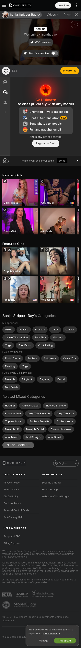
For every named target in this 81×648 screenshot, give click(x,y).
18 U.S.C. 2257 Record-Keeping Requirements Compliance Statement (35, 619)
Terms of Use (11, 489)
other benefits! (52, 136)
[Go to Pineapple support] (6, 605)
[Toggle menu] (4, 5)
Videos (53, 14)
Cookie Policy (51, 633)
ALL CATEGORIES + (18, 445)
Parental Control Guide (16, 510)
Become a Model (51, 482)
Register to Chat (45, 143)
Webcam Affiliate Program (56, 496)
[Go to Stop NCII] (25, 605)
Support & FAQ (12, 536)
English (63, 463)
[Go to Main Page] (24, 5)
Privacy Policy (12, 482)
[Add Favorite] (6, 71)
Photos (71, 14)
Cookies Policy (12, 503)
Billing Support (12, 543)
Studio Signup (50, 489)
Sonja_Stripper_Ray (18, 316)
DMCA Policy (11, 496)
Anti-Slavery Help (13, 517)
